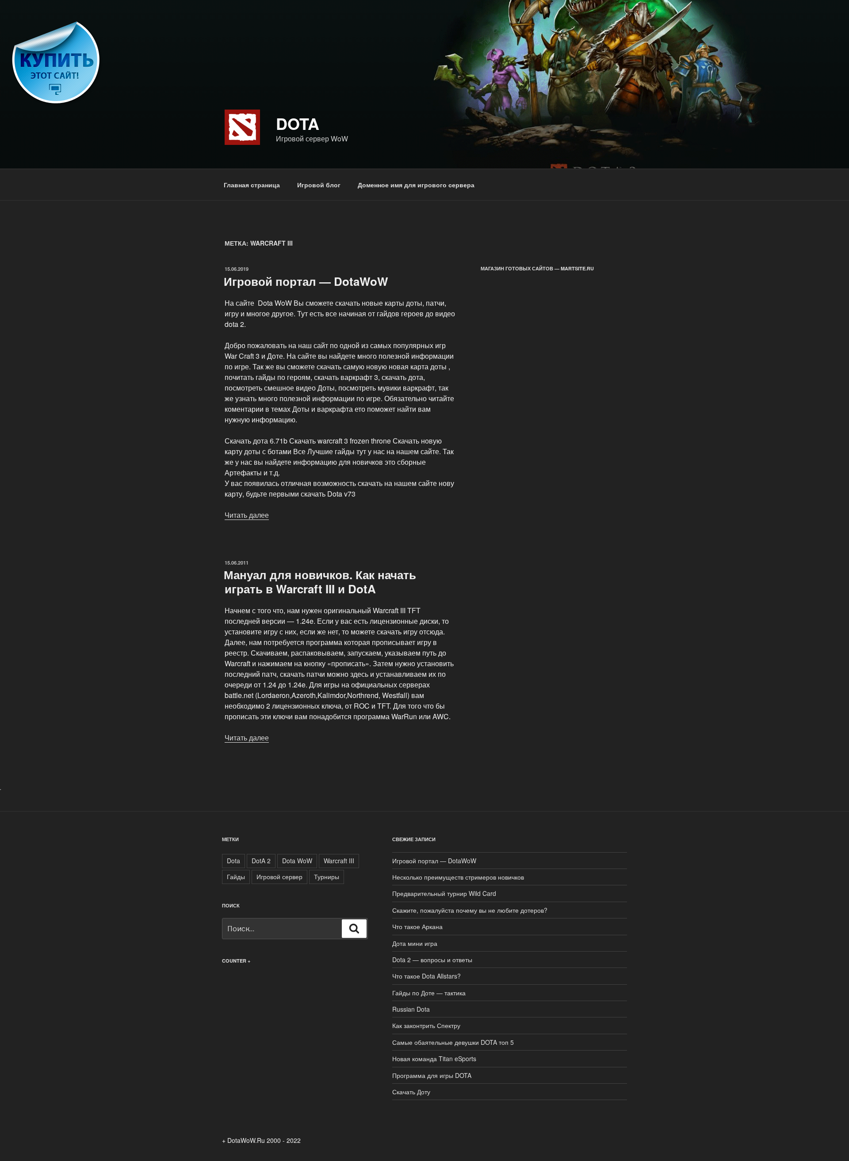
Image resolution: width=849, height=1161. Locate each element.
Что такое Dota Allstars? (426, 975)
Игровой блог (318, 184)
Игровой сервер (279, 876)
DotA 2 (261, 860)
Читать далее (247, 515)
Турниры (326, 876)
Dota (297, 123)
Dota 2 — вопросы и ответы (432, 959)
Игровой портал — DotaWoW (306, 281)
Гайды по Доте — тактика (429, 992)
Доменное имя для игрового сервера (416, 184)
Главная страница (252, 184)
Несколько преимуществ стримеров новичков (458, 877)
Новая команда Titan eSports (434, 1058)
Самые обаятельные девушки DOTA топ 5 (453, 1042)
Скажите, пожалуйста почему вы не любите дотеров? (469, 910)
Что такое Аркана (417, 926)
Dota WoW (297, 860)
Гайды (236, 876)
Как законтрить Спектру (426, 1025)
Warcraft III (339, 860)
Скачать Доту (411, 1091)
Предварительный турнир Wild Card (444, 893)
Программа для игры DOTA (431, 1075)
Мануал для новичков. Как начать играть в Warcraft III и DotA (320, 581)
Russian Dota (411, 1009)
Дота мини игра (414, 943)
